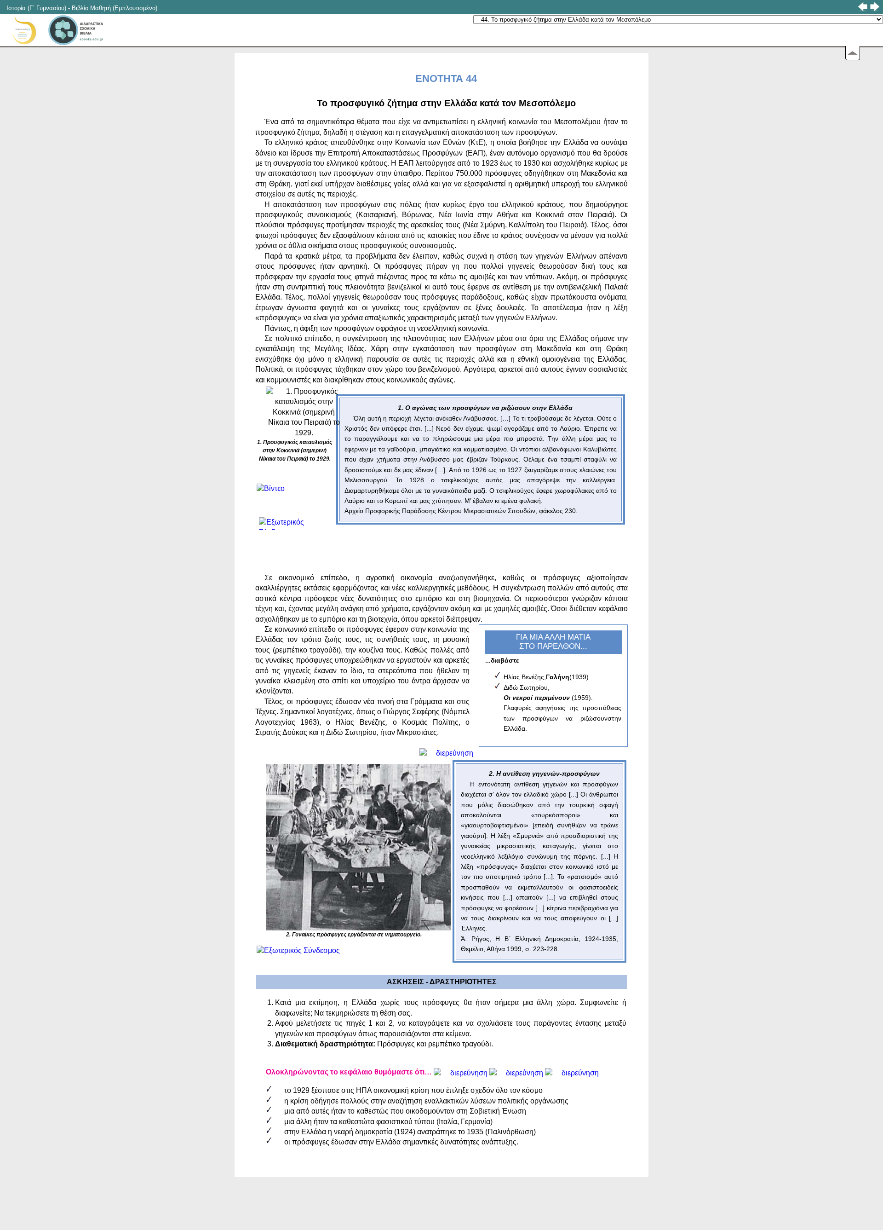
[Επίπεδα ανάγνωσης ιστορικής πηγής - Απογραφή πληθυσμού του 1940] (572, 1072)
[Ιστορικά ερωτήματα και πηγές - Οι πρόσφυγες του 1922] (446, 752)
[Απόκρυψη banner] (852, 53)
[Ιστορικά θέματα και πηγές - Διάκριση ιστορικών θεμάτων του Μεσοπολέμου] (460, 1072)
